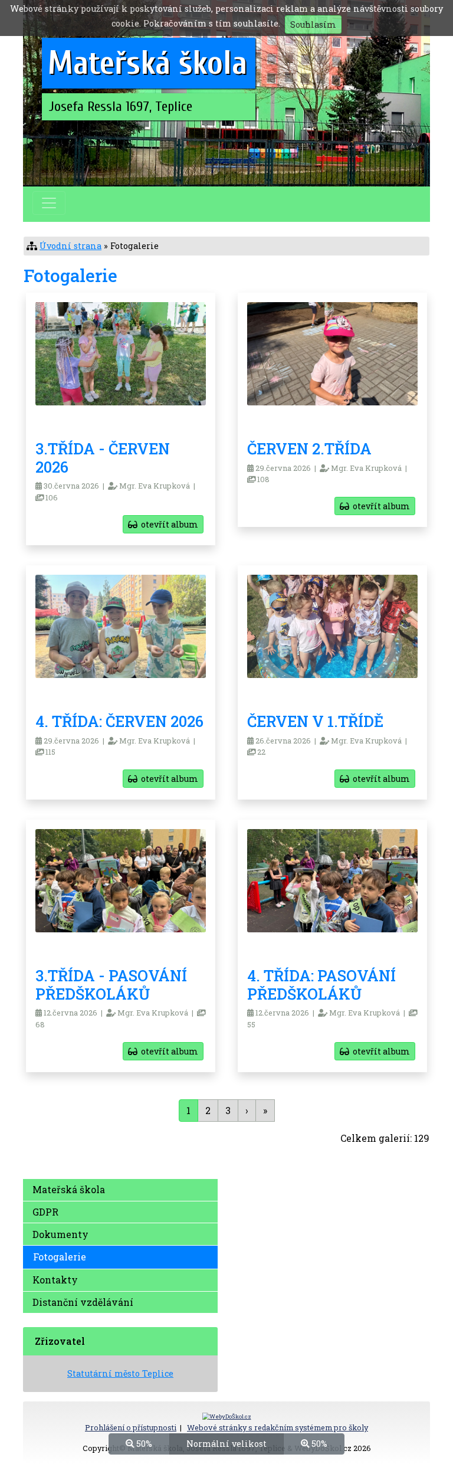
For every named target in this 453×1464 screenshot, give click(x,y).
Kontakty (55, 1279)
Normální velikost (226, 1443)
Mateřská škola (68, 1189)
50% (143, 1443)
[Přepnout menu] (48, 203)
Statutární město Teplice (120, 1373)
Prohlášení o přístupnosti (130, 1427)
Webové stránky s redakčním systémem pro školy (277, 1427)
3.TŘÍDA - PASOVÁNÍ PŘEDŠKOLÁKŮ (111, 984)
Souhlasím (313, 24)
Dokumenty (60, 1234)
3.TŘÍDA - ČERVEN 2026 (102, 457)
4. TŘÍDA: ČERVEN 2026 (119, 721)
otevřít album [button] (167, 524)
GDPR (45, 1212)
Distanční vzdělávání (82, 1302)
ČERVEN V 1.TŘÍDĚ (315, 721)
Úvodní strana (70, 245)
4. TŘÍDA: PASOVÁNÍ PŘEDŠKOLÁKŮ (321, 984)
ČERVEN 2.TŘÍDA (309, 448)
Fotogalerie (59, 1256)
